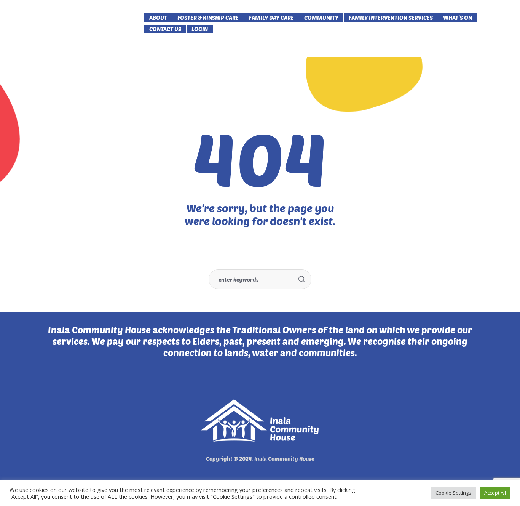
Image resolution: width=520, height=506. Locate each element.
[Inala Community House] (260, 420)
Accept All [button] (495, 492)
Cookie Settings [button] (453, 492)
